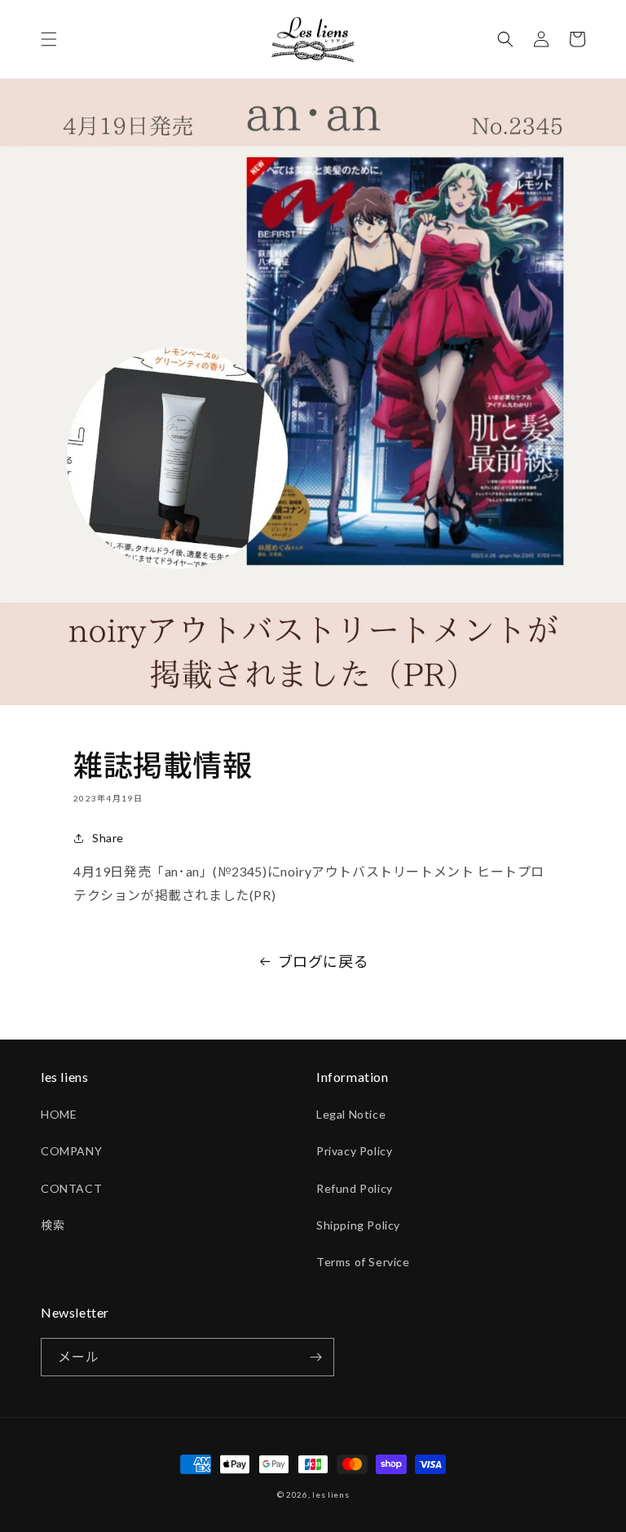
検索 (52, 1225)
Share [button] (108, 838)
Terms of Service (363, 1262)
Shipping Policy (358, 1225)
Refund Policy (354, 1188)
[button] (49, 39)
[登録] (315, 1357)
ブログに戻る (323, 961)
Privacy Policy (354, 1151)
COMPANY (71, 1151)
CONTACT (71, 1188)
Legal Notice (351, 1114)
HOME (59, 1114)
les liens (330, 1494)
